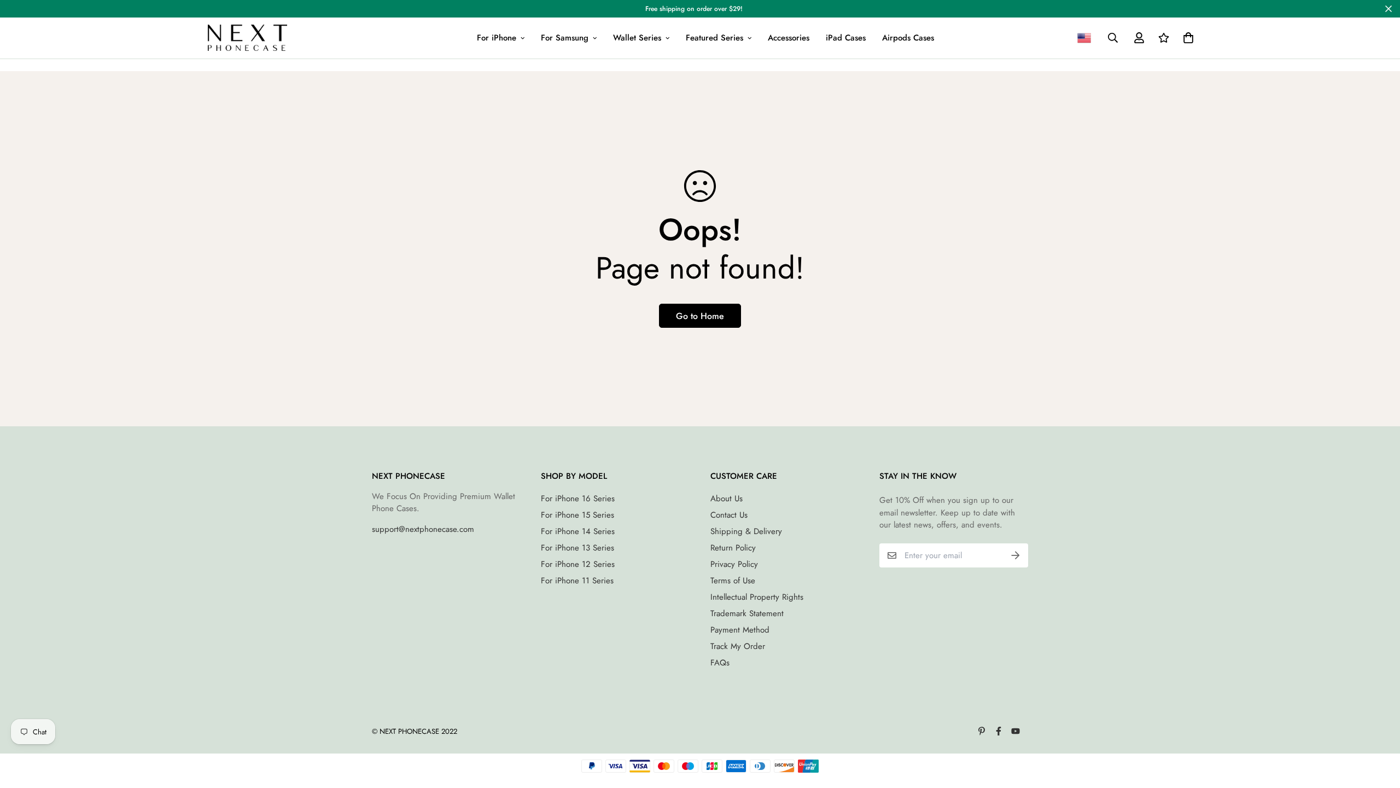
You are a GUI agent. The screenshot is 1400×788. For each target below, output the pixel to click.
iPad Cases (846, 38)
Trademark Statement (747, 613)
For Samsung (564, 38)
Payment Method (739, 630)
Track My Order (737, 646)
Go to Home (700, 316)
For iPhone (496, 38)
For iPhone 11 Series (577, 581)
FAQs (720, 663)
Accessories (788, 38)
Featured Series (714, 38)
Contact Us (729, 515)
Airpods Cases (908, 38)
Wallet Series (637, 38)
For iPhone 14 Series (578, 531)
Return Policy (733, 548)
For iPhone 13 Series (577, 548)
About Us (726, 499)
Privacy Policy (734, 564)
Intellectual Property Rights (756, 597)
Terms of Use (732, 581)
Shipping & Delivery (746, 531)
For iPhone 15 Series (577, 515)
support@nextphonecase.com (423, 529)
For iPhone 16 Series (578, 499)
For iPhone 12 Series (578, 564)
